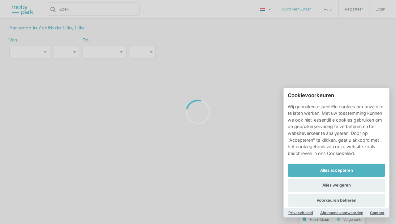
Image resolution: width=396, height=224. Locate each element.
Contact (377, 212)
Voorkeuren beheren (336, 200)
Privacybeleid (300, 212)
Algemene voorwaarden (341, 212)
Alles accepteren (336, 170)
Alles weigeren (336, 185)
